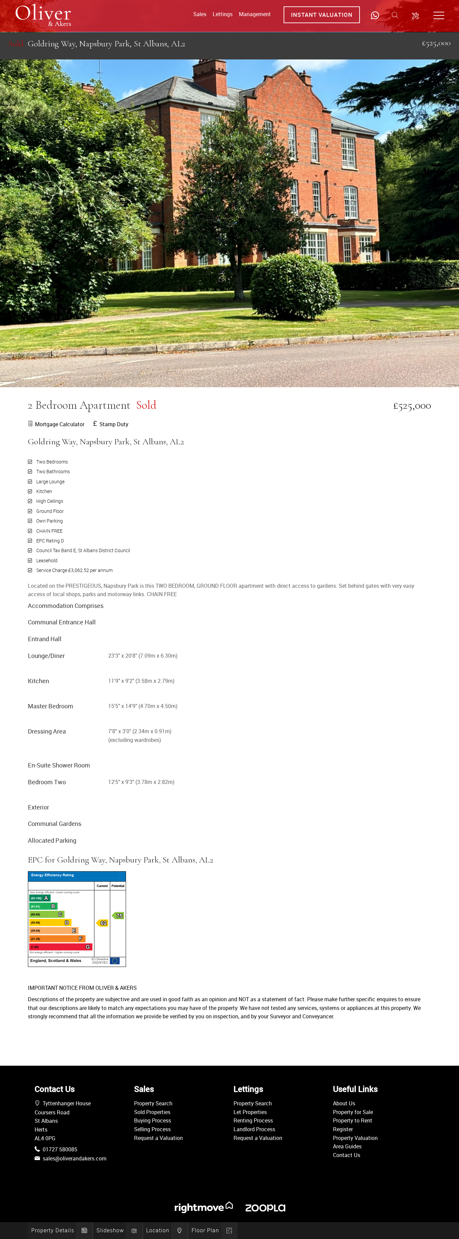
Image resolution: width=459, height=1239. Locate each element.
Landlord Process (254, 1129)
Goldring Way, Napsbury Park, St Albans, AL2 (96, 43)
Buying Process (152, 1120)
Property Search (153, 1103)
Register (343, 1129)
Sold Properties (152, 1112)
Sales (199, 14)
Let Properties (250, 1112)
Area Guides (347, 1146)
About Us (344, 1103)
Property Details (52, 1230)
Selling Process (152, 1129)
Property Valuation (355, 1138)
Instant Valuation (321, 14)
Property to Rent (352, 1120)
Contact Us (346, 1155)
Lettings (223, 14)
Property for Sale (353, 1112)
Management (255, 14)
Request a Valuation (158, 1138)
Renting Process (253, 1120)
